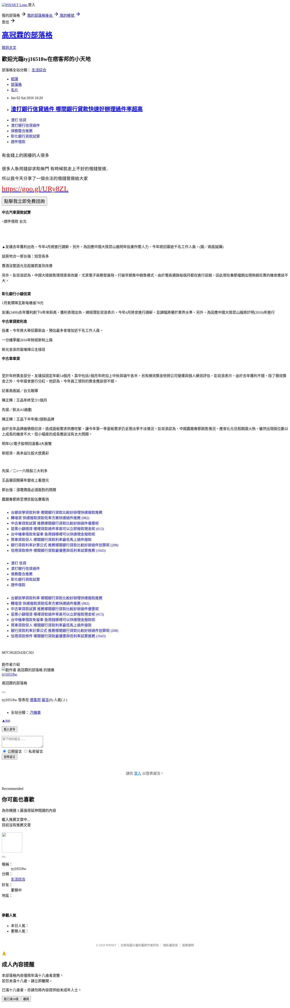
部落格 (16, 84)
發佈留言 (9, 757)
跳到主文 (9, 48)
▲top (6, 720)
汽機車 (35, 712)
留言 (45, 700)
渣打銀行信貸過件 (25, 125)
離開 (26, 999)
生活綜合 (39, 70)
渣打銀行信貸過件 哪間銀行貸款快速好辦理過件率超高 (77, 109)
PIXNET (111, 945)
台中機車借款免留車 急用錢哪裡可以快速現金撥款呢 (53, 534)
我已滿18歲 (11, 999)
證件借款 (18, 142)
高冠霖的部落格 (27, 35)
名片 (14, 90)
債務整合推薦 (22, 131)
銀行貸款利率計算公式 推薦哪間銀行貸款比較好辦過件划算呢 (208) (64, 545)
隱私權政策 (170, 945)
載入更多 (9, 729)
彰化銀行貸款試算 (25, 136)
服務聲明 (188, 945)
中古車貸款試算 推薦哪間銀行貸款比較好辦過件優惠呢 (55, 523)
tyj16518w (9, 674)
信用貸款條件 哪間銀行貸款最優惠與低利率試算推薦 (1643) (58, 550)
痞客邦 (35, 700)
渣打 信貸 (18, 120)
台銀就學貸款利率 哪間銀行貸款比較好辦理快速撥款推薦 (56, 512)
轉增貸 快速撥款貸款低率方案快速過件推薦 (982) (50, 518)
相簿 (14, 79)
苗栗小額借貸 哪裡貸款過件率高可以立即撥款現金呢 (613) (57, 529)
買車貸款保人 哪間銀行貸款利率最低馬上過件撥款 (51, 540)
